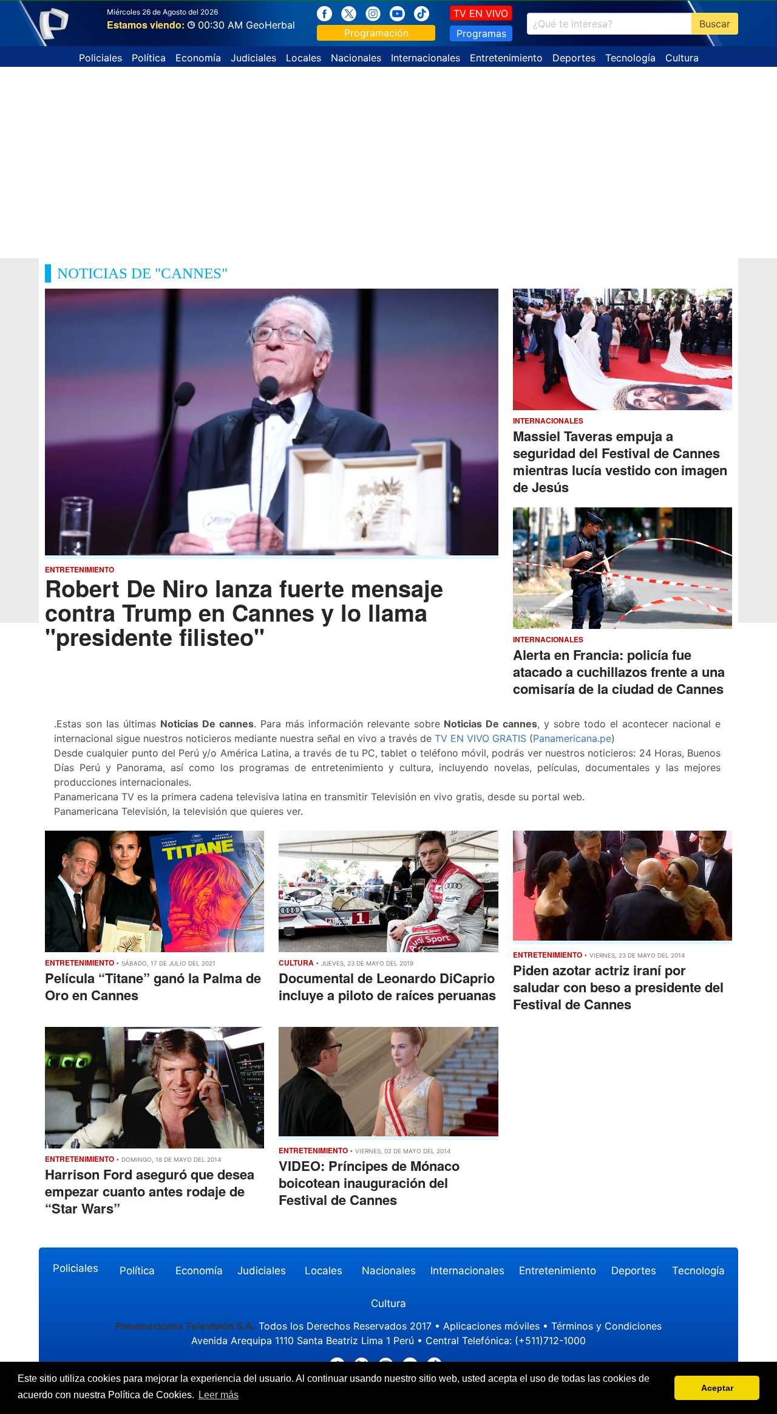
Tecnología (630, 58)
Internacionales (425, 58)
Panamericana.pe (572, 738)
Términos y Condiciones (606, 1326)
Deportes (573, 58)
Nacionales (356, 58)
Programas (481, 33)
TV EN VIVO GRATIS (480, 738)
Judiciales (253, 58)
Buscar (714, 24)
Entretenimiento (506, 58)
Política (149, 58)
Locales (303, 58)
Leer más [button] (218, 1395)
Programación (376, 33)
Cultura (682, 58)
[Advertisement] (388, 158)
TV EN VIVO (480, 13)
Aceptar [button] (717, 1388)
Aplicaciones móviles (491, 1326)
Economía (198, 58)
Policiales (100, 58)
